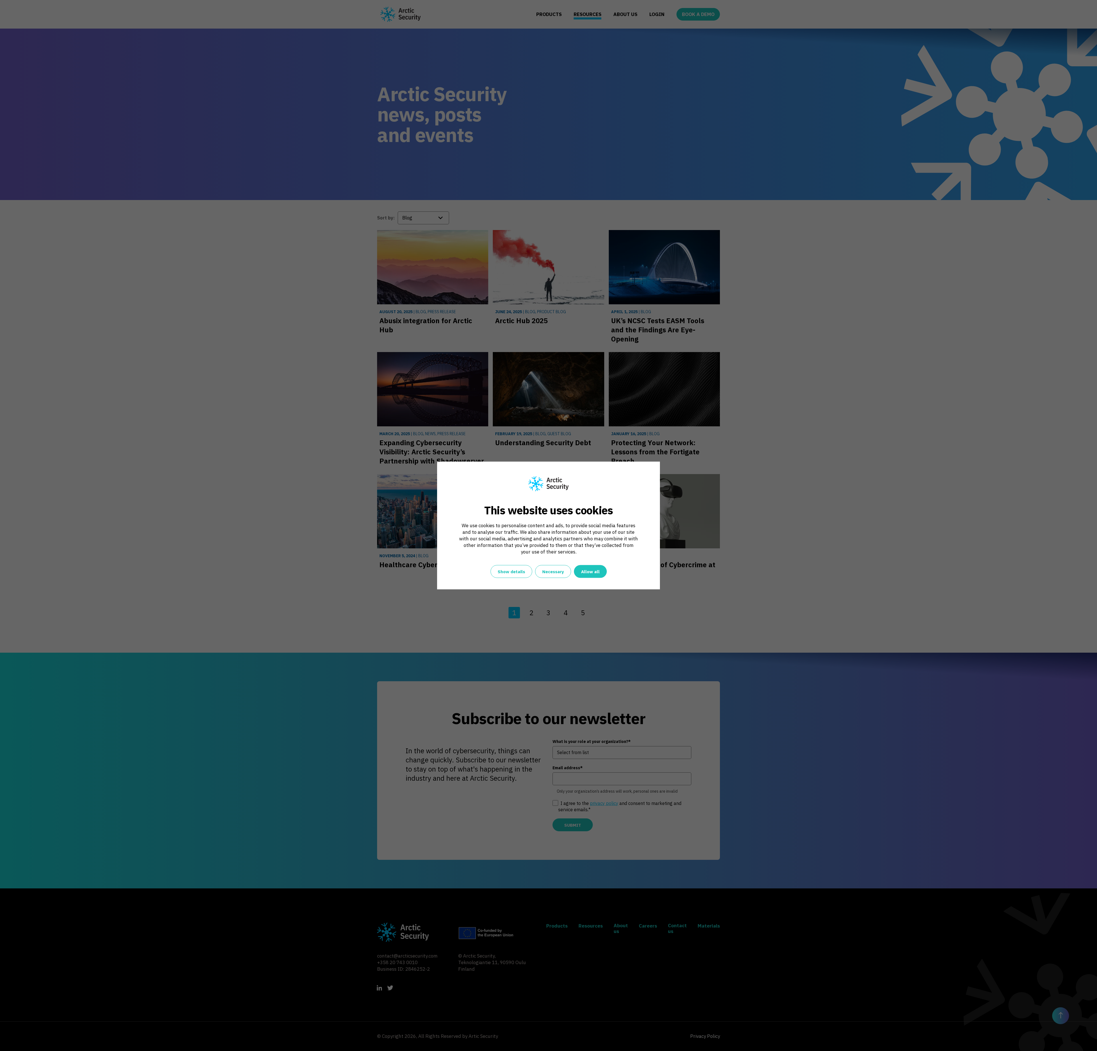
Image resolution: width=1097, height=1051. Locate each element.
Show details (511, 572)
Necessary (553, 572)
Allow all (590, 572)
